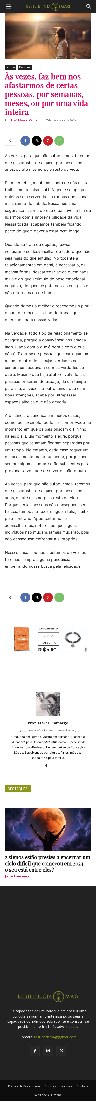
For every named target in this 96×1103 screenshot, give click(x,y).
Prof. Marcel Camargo (26, 120)
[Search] (89, 6)
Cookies (50, 1086)
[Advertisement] (48, 943)
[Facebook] (25, 141)
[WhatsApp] (59, 141)
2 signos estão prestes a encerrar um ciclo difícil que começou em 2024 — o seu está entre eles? (47, 863)
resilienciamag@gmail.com (55, 1037)
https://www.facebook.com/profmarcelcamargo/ (48, 730)
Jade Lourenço (17, 876)
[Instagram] (48, 1051)
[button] (8, 6)
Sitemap (66, 1086)
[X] (37, 141)
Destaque (24, 67)
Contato (82, 1086)
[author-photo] (48, 716)
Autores (10, 67)
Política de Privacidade (24, 1086)
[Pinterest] (48, 141)
